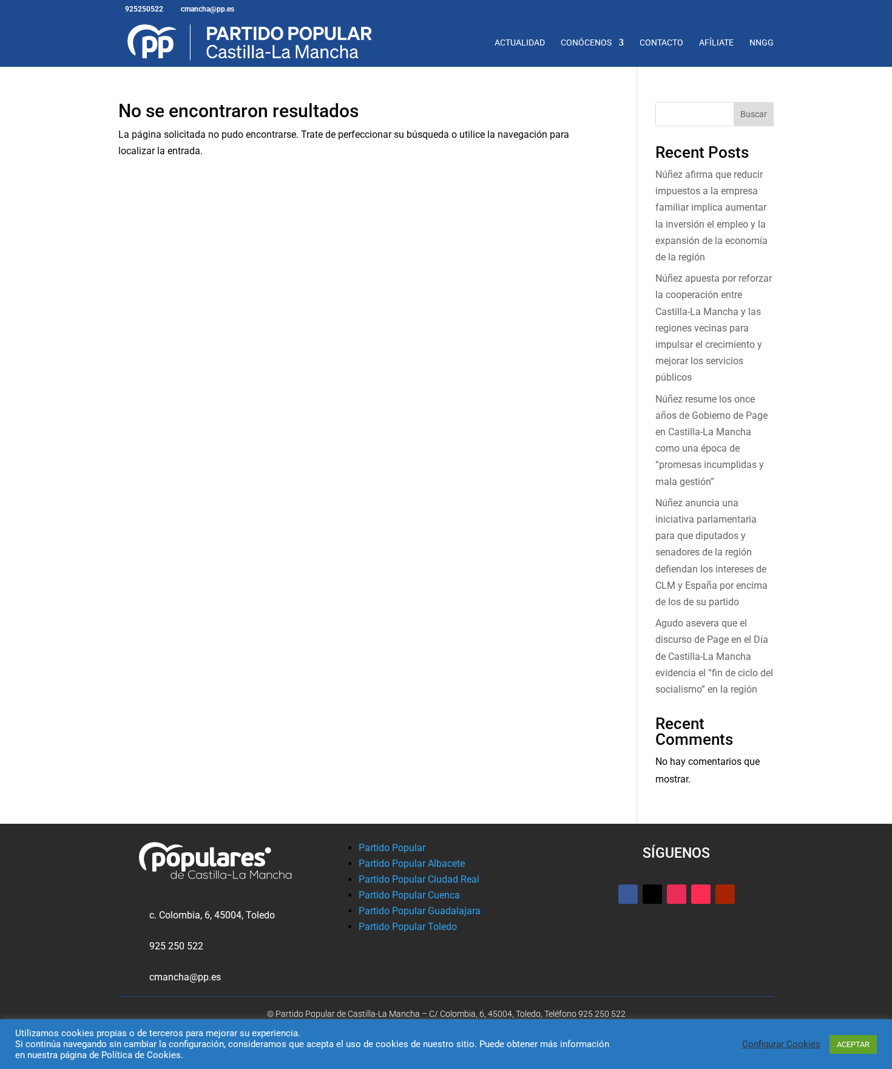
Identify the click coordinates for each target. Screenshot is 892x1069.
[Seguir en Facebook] (628, 894)
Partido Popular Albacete (412, 863)
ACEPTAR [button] (853, 1044)
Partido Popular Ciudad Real (419, 879)
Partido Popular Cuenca (409, 895)
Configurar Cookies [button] (781, 1044)
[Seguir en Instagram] (676, 894)
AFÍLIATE (716, 42)
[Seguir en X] (652, 894)
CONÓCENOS (586, 42)
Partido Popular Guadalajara (420, 911)
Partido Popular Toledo (408, 926)
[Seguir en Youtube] (725, 894)
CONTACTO (661, 42)
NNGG (761, 42)
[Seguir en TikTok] (701, 894)
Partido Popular (392, 848)
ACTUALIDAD (520, 42)
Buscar (753, 114)
